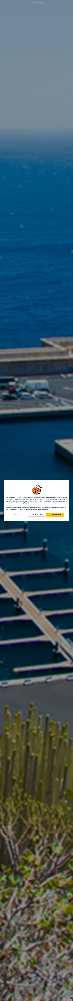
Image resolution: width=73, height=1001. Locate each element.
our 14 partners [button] (22, 497)
